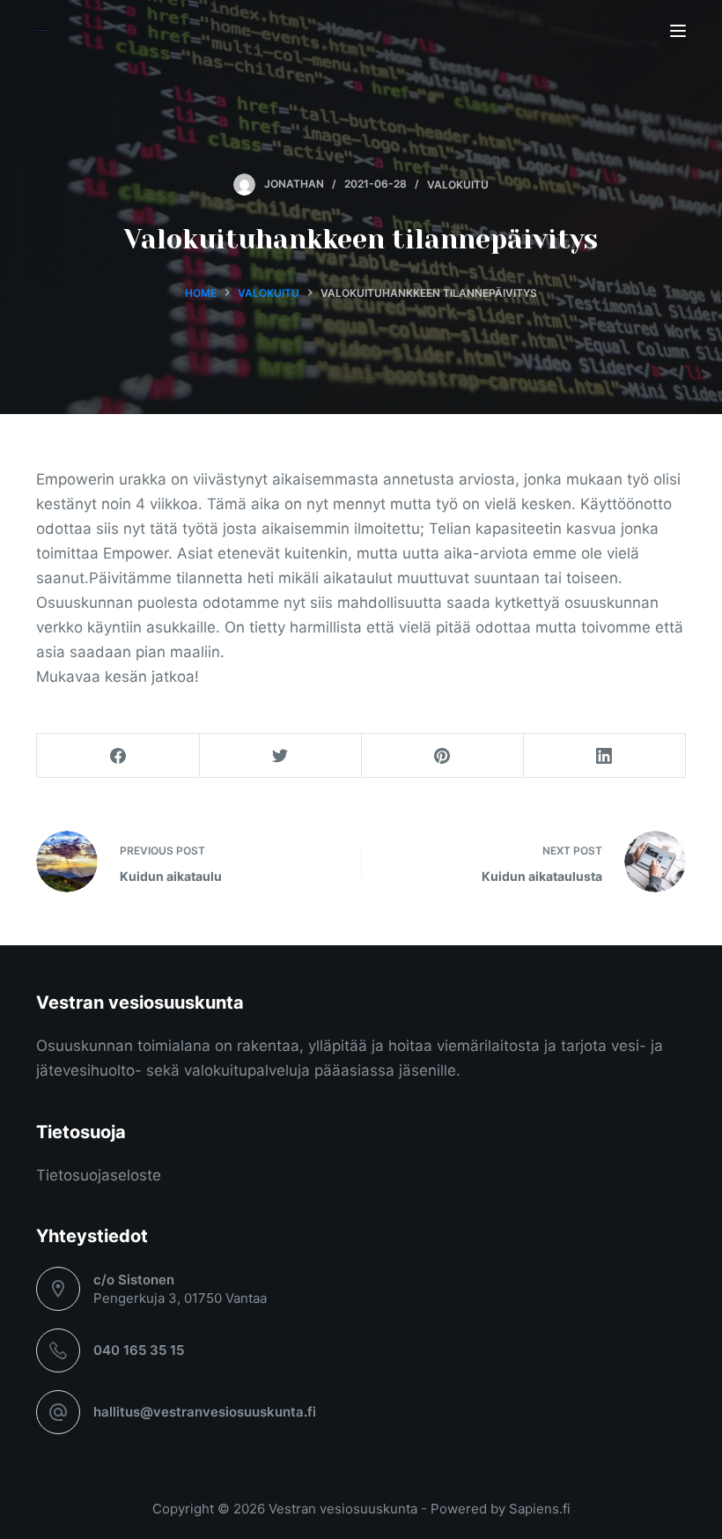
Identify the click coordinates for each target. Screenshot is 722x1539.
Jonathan (294, 183)
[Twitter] (280, 756)
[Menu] (678, 31)
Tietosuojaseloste (98, 1175)
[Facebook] (118, 756)
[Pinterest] (442, 756)
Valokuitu (458, 183)
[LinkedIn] (604, 756)
